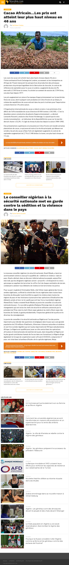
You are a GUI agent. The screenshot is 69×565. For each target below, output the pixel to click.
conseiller (20, 351)
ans (26, 148)
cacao (36, 148)
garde (33, 351)
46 (18, 148)
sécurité (58, 351)
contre (27, 351)
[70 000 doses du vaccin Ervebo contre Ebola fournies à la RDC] (34, 377)
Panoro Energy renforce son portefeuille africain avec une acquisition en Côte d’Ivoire (33, 176)
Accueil (5, 561)
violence (13, 353)
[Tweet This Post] (24, 72)
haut (40, 148)
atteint (30, 148)
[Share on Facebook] (14, 72)
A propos (11, 561)
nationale (41, 351)
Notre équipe (20, 561)
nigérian (49, 351)
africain (22, 148)
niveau (45, 148)
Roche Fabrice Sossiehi (19, 213)
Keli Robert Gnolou (17, 25)
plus (49, 148)
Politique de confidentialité (34, 561)
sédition (6, 353)
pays (53, 351)
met (36, 351)
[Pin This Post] (34, 72)
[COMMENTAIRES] (54, 72)
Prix (52, 148)
